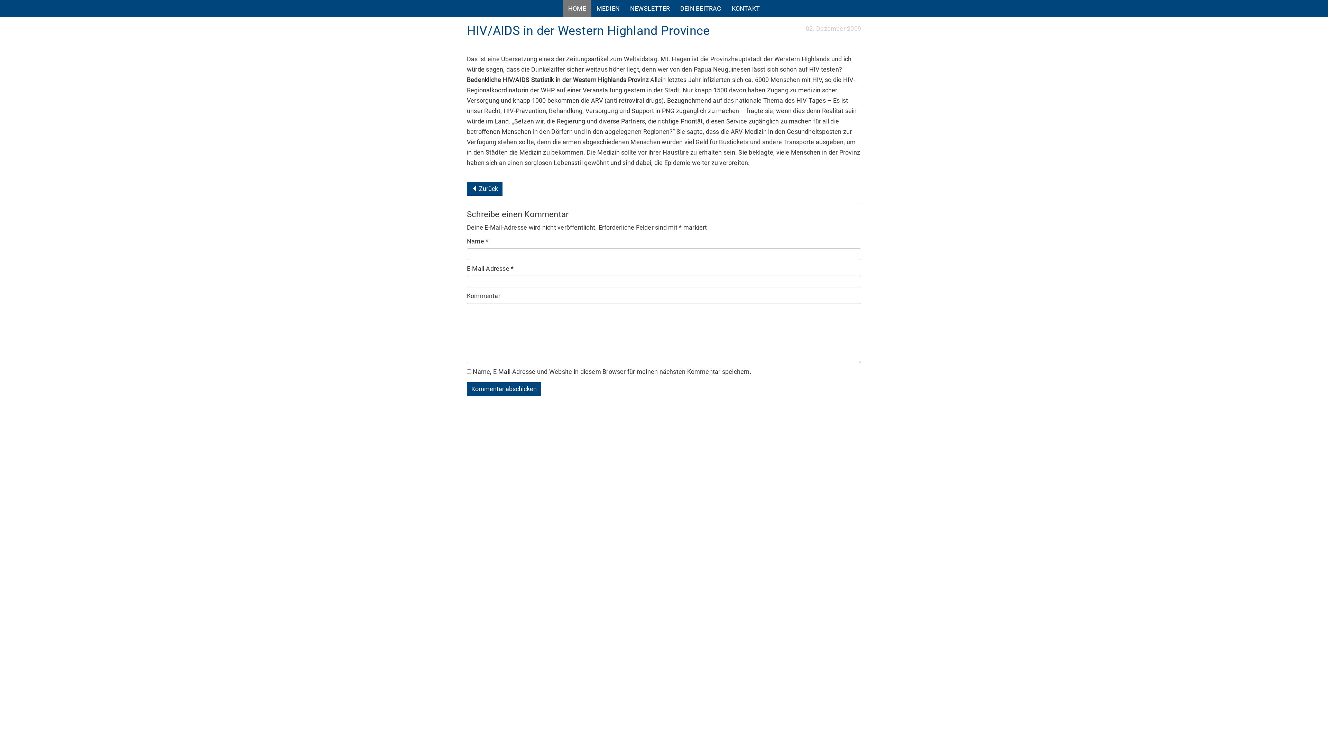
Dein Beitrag (700, 8)
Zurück (488, 188)
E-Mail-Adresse (490, 268)
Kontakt (746, 8)
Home (577, 8)
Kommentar (483, 295)
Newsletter (650, 8)
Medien (608, 8)
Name (477, 241)
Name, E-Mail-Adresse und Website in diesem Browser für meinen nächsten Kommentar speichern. (612, 371)
